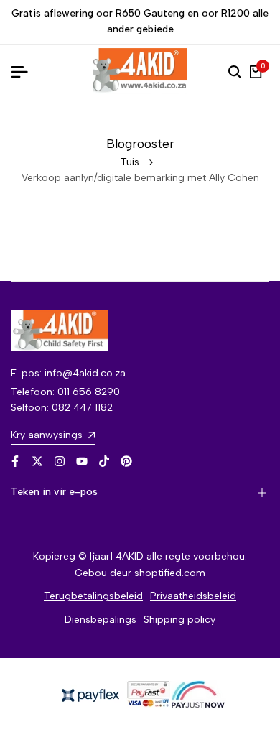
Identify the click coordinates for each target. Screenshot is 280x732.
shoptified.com (169, 573)
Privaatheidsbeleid (193, 596)
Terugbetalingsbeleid (93, 596)
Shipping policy (179, 619)
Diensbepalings (100, 619)
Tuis (130, 162)
